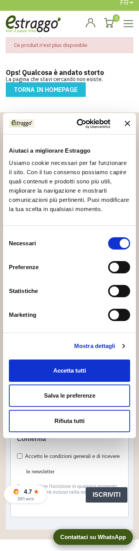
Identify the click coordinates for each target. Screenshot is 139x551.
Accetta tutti (69, 370)
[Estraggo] (33, 23)
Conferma (31, 439)
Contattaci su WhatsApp (93, 537)
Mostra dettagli (94, 346)
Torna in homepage (46, 89)
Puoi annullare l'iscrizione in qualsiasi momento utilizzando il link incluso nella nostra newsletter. (67, 489)
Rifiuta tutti (69, 421)
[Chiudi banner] (127, 123)
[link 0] (81, 124)
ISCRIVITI (106, 494)
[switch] (119, 267)
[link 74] (90, 23)
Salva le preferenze (69, 395)
